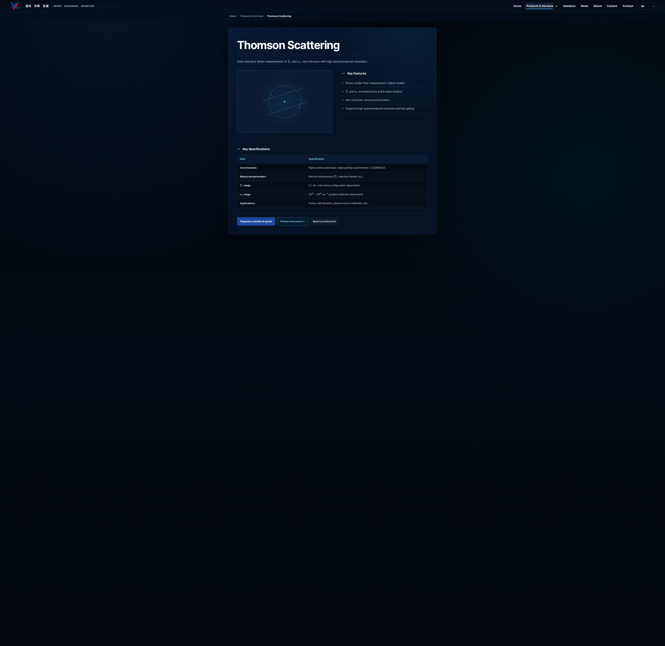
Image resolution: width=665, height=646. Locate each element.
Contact (628, 6)
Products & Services (539, 6)
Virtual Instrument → (292, 221)
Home (517, 6)
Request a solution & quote (256, 221)
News (584, 6)
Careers (612, 6)
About (597, 6)
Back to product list (324, 221)
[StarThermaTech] (15, 6)
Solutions (569, 6)
